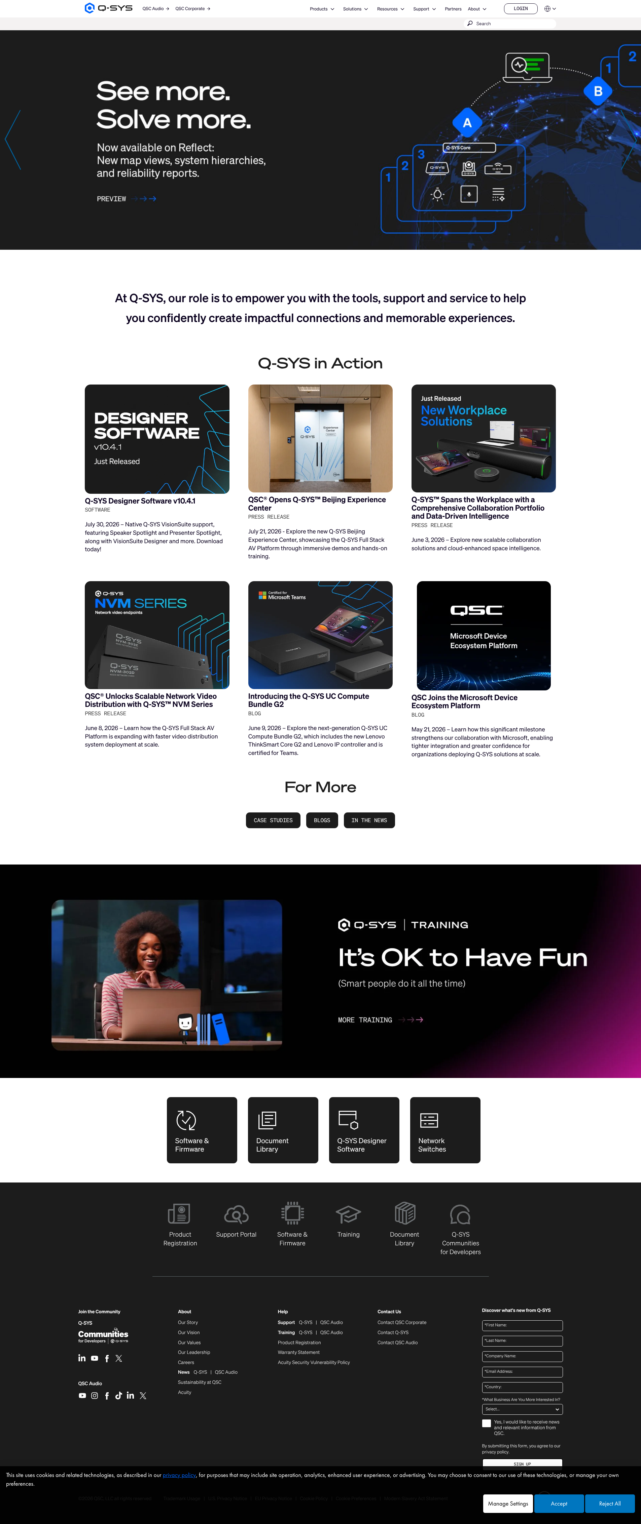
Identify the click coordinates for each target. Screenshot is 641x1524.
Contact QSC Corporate (402, 1322)
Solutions (352, 9)
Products (318, 9)
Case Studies (273, 820)
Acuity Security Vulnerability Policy (314, 1362)
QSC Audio (90, 1386)
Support (421, 9)
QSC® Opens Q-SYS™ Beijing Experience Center (317, 504)
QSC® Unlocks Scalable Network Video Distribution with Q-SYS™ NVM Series (151, 700)
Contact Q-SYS (393, 1332)
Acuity (184, 1392)
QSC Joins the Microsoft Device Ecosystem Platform (465, 702)
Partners (453, 9)
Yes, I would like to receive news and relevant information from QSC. (527, 1428)
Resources (387, 9)
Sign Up (522, 1464)
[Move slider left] (12, 139)
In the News (369, 820)
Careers (186, 1362)
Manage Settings (508, 1504)
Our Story (188, 1322)
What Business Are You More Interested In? (521, 1400)
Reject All (610, 1504)
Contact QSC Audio (398, 1342)
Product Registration (299, 1342)
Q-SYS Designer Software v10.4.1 (140, 501)
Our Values (189, 1342)
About (474, 9)
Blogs (322, 820)
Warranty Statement (299, 1352)
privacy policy (495, 1452)
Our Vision (189, 1332)
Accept (559, 1504)
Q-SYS (85, 1323)
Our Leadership (194, 1352)
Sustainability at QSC (199, 1382)
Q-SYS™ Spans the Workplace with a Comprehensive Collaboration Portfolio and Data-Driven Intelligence (478, 508)
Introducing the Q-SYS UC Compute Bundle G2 (308, 700)
